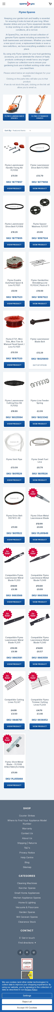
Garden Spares (27, 912)
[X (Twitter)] (27, 952)
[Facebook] (20, 952)
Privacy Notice (27, 852)
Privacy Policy (31, 989)
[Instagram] (34, 952)
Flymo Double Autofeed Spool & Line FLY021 (14, 283)
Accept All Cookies (27, 1007)
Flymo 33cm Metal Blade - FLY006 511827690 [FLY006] (14, 764)
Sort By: (8, 130)
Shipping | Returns (27, 843)
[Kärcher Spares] (27, 975)
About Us (27, 838)
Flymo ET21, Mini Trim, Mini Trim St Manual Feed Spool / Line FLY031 (14, 343)
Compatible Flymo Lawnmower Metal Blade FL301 (14, 640)
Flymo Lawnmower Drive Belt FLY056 (14, 225)
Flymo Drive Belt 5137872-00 (14, 516)
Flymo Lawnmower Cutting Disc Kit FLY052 (14, 403)
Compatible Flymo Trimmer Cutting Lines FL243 (40, 702)
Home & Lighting (27, 902)
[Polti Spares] (27, 964)
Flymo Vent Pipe (14, 459)
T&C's (27, 847)
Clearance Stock (27, 921)
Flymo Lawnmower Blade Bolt (39, 340)
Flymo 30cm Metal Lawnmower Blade (40, 516)
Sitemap (27, 867)
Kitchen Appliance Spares (27, 897)
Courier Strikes (27, 815)
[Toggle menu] (4, 4)
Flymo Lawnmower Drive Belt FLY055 (39, 166)
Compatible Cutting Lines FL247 (14, 700)
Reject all (27, 1001)
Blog (27, 862)
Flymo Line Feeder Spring (40, 401)
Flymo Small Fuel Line (39, 460)
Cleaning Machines (27, 883)
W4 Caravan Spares (27, 917)
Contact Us (27, 833)
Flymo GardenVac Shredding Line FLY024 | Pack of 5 (39, 283)
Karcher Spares (27, 888)
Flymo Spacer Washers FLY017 (40, 225)
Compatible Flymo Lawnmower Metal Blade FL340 (40, 640)
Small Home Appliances (27, 893)
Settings (27, 995)
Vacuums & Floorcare (27, 907)
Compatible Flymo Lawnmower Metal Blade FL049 (40, 578)
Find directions (26, 942)
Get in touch (28, 937)
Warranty (27, 828)
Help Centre (27, 857)
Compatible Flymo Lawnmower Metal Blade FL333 (14, 578)
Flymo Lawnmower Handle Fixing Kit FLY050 (14, 167)
